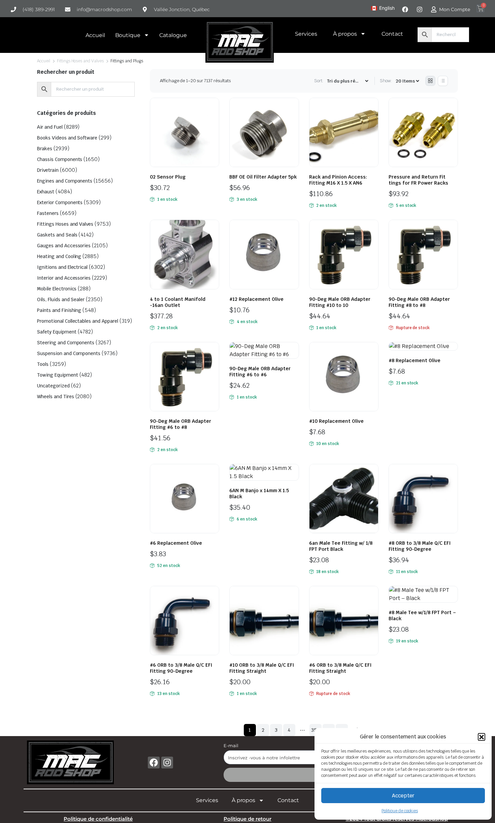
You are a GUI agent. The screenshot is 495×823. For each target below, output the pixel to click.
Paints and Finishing (59, 310)
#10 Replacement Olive (336, 421)
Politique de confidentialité (98, 819)
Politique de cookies (400, 811)
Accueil (95, 35)
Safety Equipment (56, 332)
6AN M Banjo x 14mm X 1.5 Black (259, 493)
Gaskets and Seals (57, 235)
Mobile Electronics (56, 289)
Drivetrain (48, 170)
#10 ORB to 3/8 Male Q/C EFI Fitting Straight (261, 668)
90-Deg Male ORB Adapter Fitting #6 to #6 (260, 372)
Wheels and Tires (55, 396)
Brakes (44, 149)
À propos (345, 34)
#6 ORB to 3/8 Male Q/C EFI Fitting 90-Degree (181, 668)
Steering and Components (65, 343)
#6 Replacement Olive (176, 543)
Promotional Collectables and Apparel (77, 321)
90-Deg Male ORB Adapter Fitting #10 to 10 (339, 302)
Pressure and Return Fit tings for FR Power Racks (418, 180)
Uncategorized (53, 386)
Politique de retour (247, 819)
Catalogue (173, 35)
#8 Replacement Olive (414, 360)
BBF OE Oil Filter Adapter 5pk (263, 177)
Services (306, 34)
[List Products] (443, 81)
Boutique (128, 35)
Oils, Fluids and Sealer (61, 299)
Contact (392, 34)
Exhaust (45, 192)
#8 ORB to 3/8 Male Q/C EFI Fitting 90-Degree (420, 546)
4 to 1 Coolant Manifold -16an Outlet (177, 302)
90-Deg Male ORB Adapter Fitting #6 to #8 (180, 424)
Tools (42, 364)
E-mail (231, 745)
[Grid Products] (430, 81)
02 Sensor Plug (168, 177)
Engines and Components (64, 181)
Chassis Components (59, 159)
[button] (481, 736)
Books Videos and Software (67, 138)
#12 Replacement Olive (256, 299)
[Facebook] (154, 762)
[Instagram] (167, 762)
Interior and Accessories (64, 278)
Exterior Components (59, 202)
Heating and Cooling (59, 256)
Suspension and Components (68, 353)
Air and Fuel (50, 127)
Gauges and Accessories (64, 246)
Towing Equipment (57, 375)
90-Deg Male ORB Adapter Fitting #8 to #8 (419, 302)
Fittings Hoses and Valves (80, 61)
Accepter (403, 795)
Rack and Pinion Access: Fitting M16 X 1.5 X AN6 (338, 180)
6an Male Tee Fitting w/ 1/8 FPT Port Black (340, 546)
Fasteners (48, 213)
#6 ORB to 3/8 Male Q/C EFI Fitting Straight (340, 668)
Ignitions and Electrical (62, 267)
